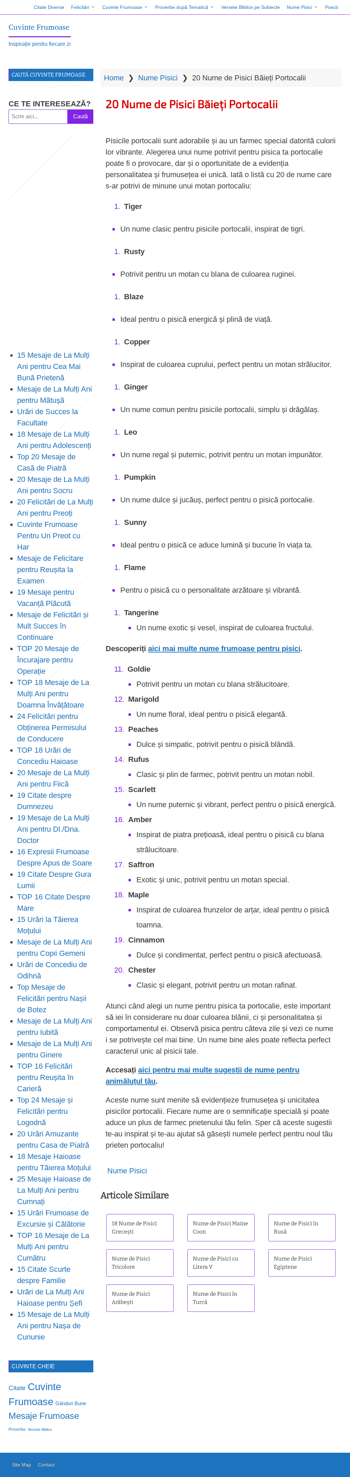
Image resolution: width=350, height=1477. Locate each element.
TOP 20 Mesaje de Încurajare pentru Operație (48, 659)
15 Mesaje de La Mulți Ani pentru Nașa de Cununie (53, 1325)
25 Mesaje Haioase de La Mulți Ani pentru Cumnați (54, 1190)
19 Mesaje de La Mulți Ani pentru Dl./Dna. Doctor (53, 829)
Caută (80, 116)
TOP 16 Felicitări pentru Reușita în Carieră (45, 1077)
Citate (17, 1388)
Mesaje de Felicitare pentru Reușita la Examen (50, 569)
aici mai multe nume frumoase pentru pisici (224, 648)
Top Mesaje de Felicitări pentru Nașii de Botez (51, 998)
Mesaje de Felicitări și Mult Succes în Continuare (53, 626)
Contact (46, 1464)
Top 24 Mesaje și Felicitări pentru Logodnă (45, 1111)
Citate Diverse (49, 7)
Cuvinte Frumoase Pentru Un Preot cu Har (48, 535)
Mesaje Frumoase (44, 1416)
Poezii (331, 7)
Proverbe (17, 1429)
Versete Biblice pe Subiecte (250, 7)
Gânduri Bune (70, 1403)
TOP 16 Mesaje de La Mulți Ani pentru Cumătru (53, 1246)
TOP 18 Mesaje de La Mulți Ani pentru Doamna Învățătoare (53, 693)
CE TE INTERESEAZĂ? (50, 104)
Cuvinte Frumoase (122, 7)
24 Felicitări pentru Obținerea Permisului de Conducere (51, 727)
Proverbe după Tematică (181, 7)
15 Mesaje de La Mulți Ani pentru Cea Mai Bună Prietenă (53, 366)
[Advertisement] (51, 236)
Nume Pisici (299, 7)
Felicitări (80, 7)
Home (114, 78)
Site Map (21, 1464)
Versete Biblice (40, 1429)
